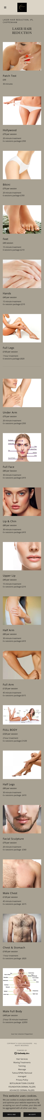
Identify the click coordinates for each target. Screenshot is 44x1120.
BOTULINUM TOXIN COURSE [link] (22, 1083)
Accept (32, 1114)
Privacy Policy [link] (22, 1080)
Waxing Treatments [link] (22, 1062)
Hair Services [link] (22, 1059)
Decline (12, 1114)
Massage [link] (22, 1069)
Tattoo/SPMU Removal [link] (22, 1073)
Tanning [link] (22, 1066)
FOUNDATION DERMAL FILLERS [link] (22, 1087)
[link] (22, 7)
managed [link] (22, 1076)
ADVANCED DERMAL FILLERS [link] (22, 1090)
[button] (6, 7)
